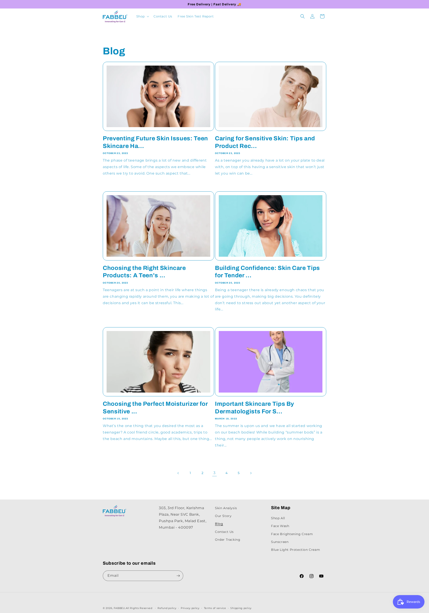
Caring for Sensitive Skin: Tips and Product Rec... (265, 142)
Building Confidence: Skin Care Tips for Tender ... (267, 272)
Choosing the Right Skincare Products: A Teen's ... (144, 272)
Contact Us (224, 532)
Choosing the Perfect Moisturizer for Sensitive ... (155, 408)
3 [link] (214, 473)
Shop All (278, 518)
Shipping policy (241, 608)
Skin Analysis (226, 508)
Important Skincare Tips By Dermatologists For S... (254, 408)
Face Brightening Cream (292, 534)
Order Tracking (227, 539)
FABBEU (119, 608)
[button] (142, 16)
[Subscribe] (178, 575)
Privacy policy (190, 608)
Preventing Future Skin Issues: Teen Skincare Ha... (155, 142)
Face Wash (280, 526)
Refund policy (167, 608)
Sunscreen (279, 542)
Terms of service (215, 608)
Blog (219, 524)
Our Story (223, 516)
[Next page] (251, 473)
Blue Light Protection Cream (295, 549)
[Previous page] (178, 473)
